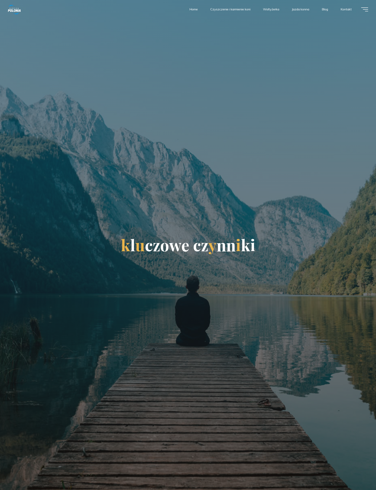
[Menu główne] (364, 9)
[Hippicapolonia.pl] (14, 9)
